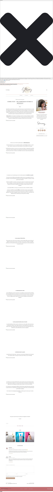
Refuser (4, 84)
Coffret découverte (27, 142)
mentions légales (3, 489)
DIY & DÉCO (26, 95)
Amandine (10, 447)
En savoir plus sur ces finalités (24, 83)
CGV (5, 489)
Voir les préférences (7, 84)
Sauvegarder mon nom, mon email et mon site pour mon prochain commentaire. (16, 475)
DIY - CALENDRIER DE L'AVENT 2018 (11, 483)
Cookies (1, 491)
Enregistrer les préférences (13, 84)
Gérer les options (2, 83)
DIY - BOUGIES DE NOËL (30, 483)
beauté (7, 423)
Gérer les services (7, 83)
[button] (26, 39)
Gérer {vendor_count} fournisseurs (15, 83)
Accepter (1, 84)
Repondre (11, 453)
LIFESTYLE (31, 95)
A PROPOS (21, 95)
